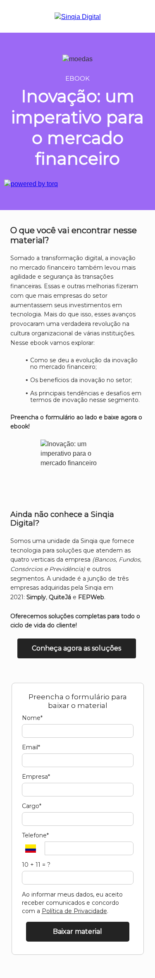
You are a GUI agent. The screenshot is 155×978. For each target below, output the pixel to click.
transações (97, 276)
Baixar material (77, 931)
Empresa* (36, 776)
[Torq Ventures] (31, 183)
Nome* (32, 718)
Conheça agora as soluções (76, 648)
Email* (31, 747)
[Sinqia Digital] (78, 16)
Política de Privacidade (74, 911)
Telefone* (35, 835)
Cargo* (31, 806)
